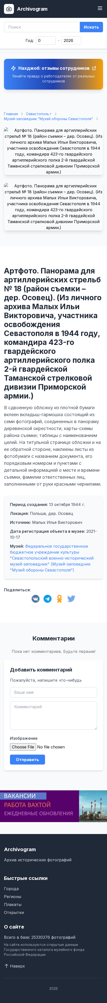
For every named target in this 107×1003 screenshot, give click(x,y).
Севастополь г (39, 114)
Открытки (14, 912)
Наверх (17, 966)
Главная (11, 114)
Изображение (24, 738)
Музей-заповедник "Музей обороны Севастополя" (48, 119)
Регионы (12, 896)
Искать (91, 27)
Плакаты (12, 904)
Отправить (27, 759)
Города (11, 888)
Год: (30, 40)
